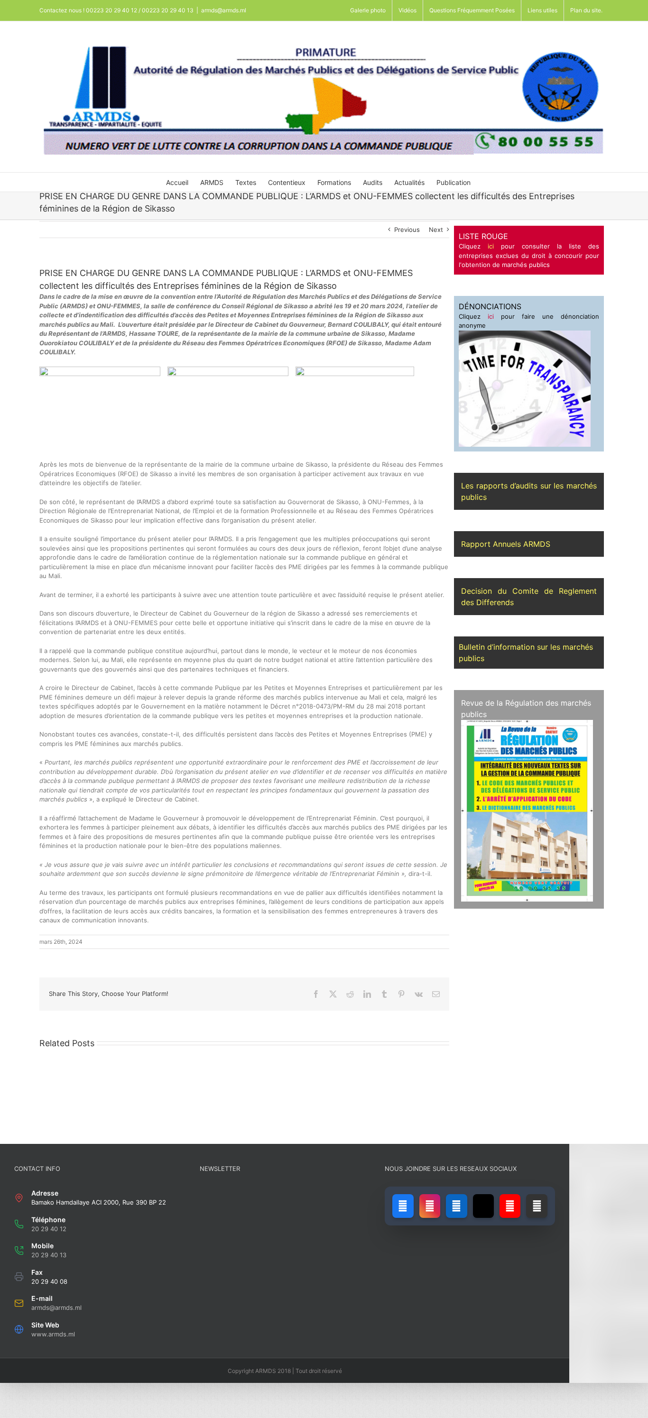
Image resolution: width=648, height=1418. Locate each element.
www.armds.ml (53, 1334)
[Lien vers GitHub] (536, 1206)
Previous (407, 229)
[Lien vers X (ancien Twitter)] (483, 1206)
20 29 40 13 (48, 1255)
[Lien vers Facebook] (402, 1206)
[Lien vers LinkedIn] (456, 1206)
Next (436, 229)
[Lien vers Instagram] (429, 1206)
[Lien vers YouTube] (510, 1206)
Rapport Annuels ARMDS (505, 544)
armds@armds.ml (223, 10)
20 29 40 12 (48, 1229)
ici (491, 246)
